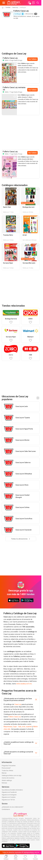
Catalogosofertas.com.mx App (11, 775)
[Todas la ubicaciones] (38, 398)
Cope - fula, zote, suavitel (22, 727)
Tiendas (7, 7)
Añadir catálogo (7, 780)
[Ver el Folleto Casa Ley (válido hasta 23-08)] (9, 104)
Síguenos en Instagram (9, 795)
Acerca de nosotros (8, 778)
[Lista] (33, 3)
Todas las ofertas (7, 770)
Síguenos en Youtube (8, 797)
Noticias (4, 783)
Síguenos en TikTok (8, 799)
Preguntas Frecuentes (9, 765)
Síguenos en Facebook (9, 792)
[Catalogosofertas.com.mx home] (14, 3)
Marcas (4, 773)
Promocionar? (6, 768)
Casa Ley (15, 7)
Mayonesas (8, 727)
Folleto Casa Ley (14, 717)
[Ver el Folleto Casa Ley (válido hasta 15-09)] (9, 167)
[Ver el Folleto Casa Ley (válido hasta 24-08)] (9, 72)
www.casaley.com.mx (24, 684)
